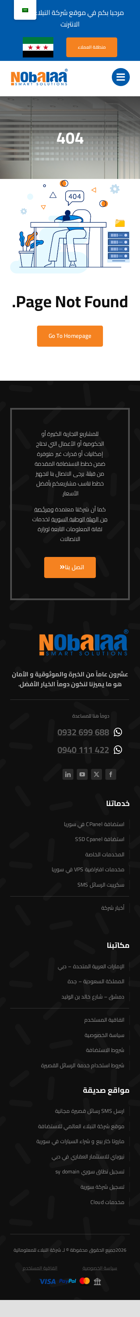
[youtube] (82, 774)
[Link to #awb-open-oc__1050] (121, 77)
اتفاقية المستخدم (40, 1268)
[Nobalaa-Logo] (39, 70)
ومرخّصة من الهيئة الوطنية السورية (71, 514)
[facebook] (110, 774)
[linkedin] (68, 774)
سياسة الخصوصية (100, 1268)
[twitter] (96, 774)
